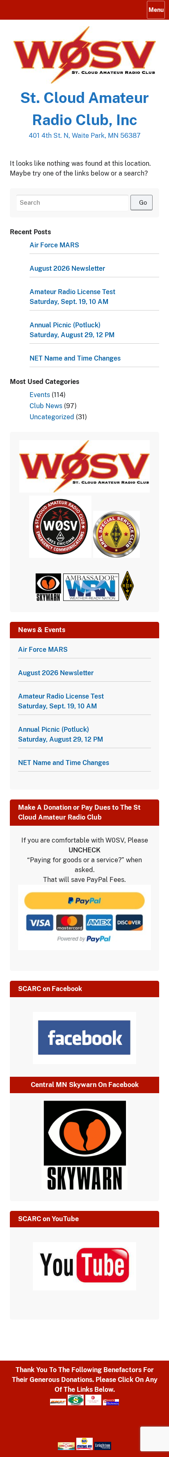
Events (40, 395)
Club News (46, 406)
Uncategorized (52, 417)
